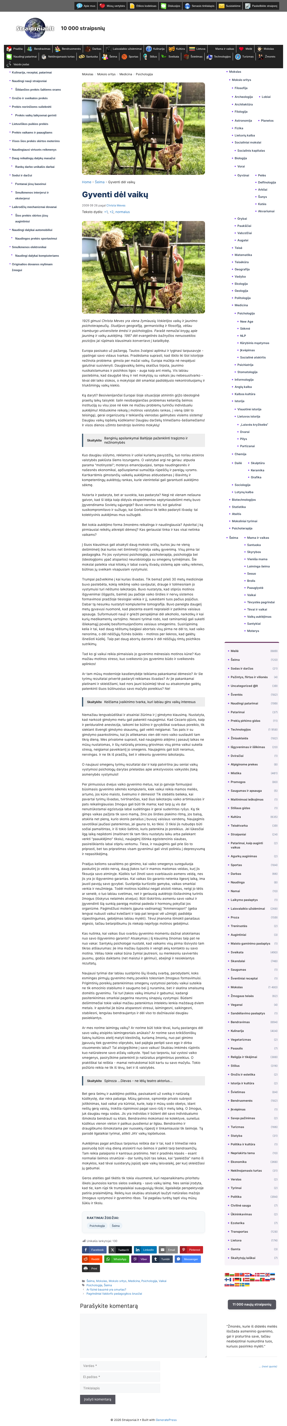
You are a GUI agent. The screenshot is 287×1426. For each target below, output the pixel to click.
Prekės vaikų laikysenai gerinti (35, 115)
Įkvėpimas (247, 350)
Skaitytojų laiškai (243, 1258)
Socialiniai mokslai (248, 142)
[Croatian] (247, 1274)
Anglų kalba (243, 387)
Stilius (153, 56)
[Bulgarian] (232, 1274)
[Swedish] (242, 1284)
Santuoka (92, 56)
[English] (267, 1274)
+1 (106, 212)
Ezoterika (237, 1223)
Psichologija (144, 74)
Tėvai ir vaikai (257, 609)
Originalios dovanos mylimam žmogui (32, 267)
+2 (111, 212)
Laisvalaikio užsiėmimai (127, 48)
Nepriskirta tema (243, 1153)
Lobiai (266, 97)
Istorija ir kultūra (242, 1083)
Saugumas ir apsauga (246, 791)
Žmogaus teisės (242, 996)
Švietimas (196, 56)
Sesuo (251, 573)
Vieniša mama (257, 559)
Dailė (238, 463)
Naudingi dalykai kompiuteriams (37, 255)
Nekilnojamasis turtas (61, 56)
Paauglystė (255, 588)
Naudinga (238, 882)
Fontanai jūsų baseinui (30, 184)
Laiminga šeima (258, 566)
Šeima (113, 56)
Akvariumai (266, 211)
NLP (243, 336)
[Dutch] (262, 1274)
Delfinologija (267, 182)
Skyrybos (254, 552)
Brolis (251, 581)
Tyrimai (236, 1188)
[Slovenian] (232, 1284)
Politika (236, 1197)
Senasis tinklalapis (203, 5)
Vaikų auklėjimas (259, 616)
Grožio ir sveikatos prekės (30, 98)
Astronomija (243, 120)
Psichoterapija (242, 528)
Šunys (262, 197)
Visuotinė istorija (249, 409)
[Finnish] (227, 1279)
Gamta (235, 1249)
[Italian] (242, 1279)
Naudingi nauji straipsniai (29, 81)
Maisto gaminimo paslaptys (250, 943)
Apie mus (89, 5)
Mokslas (269, 48)
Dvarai (245, 432)
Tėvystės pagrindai (261, 602)
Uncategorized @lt (244, 686)
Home (86, 182)
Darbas (96, 48)
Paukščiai (244, 226)
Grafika (256, 477)
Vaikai (162, 1281)
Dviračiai (237, 756)
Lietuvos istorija (248, 416)
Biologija (241, 158)
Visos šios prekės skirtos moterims (36, 141)
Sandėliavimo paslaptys (248, 1013)
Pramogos (238, 782)
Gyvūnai (243, 175)
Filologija (241, 111)
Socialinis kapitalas (251, 150)
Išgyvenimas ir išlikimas (248, 747)
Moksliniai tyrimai (244, 521)
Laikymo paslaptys (244, 900)
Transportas (239, 1231)
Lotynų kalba (244, 492)
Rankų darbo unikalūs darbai (34, 166)
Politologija (243, 298)
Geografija (242, 269)
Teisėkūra (242, 262)
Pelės (262, 175)
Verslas (236, 1179)
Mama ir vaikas (224, 48)
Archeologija (244, 97)
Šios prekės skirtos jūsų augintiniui (31, 218)
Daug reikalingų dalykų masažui (33, 158)
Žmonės (270, 56)
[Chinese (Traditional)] (242, 1274)
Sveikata (173, 56)
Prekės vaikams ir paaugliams (32, 132)
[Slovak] (227, 1284)
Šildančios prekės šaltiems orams (38, 89)
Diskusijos (174, 5)
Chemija (240, 454)
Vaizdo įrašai (21, 64)
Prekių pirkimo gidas (245, 721)
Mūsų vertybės (116, 5)
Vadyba (240, 276)
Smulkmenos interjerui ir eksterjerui (32, 195)
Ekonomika (239, 1162)
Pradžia (18, 48)
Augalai (242, 240)
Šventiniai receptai (244, 978)
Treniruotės (239, 926)
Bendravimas (42, 48)
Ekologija (241, 284)
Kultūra (180, 48)
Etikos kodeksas (146, 5)
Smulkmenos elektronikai (29, 247)
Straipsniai (238, 834)
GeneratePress (166, 1420)
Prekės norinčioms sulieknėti (31, 106)
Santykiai (254, 623)
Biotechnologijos (244, 500)
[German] (237, 1279)
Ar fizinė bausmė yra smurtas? (106, 1289)
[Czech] (252, 1274)
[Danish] (257, 1274)
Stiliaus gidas (240, 808)
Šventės (236, 694)
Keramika (257, 470)
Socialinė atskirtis (253, 357)
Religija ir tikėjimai (244, 1057)
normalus (122, 212)
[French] (232, 1279)
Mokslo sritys (106, 74)
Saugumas (238, 969)
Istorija (239, 401)
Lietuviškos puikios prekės (30, 124)
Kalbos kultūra (245, 394)
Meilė (249, 48)
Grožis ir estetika (243, 1074)
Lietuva (200, 48)
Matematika (243, 255)
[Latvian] (247, 1279)
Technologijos (222, 56)
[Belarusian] (227, 1274)
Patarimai (238, 712)
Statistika (239, 507)
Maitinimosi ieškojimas (247, 799)
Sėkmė (245, 328)
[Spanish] (237, 1284)
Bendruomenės (71, 48)
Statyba (236, 1136)
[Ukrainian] (247, 1284)
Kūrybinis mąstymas (254, 343)
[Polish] (257, 1279)
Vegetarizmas (241, 1039)
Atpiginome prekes (244, 764)
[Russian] (267, 1279)
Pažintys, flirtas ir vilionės (249, 677)
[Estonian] (272, 1274)
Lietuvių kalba (245, 135)
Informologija (244, 379)
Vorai (241, 166)
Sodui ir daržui (22, 175)
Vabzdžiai (244, 233)
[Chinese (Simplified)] (237, 1274)
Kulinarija (159, 48)
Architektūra (244, 104)
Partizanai (247, 446)
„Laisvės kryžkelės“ (254, 424)
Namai (235, 891)
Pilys (243, 439)
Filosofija (241, 88)
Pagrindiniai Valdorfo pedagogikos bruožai (114, 1293)
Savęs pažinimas (243, 1118)
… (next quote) (268, 1366)
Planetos (267, 120)
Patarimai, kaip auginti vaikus (247, 845)
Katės (262, 204)
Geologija (241, 291)
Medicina (125, 74)
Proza (235, 917)
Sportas (133, 56)
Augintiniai (238, 935)
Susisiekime (233, 5)
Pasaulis (237, 1048)
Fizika (239, 128)
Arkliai (262, 189)
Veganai (236, 1005)
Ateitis (236, 514)
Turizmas (248, 56)
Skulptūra (258, 463)
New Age (246, 321)
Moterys (253, 631)
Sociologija (242, 485)
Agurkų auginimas (244, 856)
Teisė (238, 248)
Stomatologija (247, 372)
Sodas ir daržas (242, 668)
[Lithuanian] (252, 1279)
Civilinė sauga (241, 1205)
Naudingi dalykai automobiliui (32, 230)
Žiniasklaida (239, 738)
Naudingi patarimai (25, 56)
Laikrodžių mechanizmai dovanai (34, 207)
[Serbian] (272, 1279)
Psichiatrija (245, 365)
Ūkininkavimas (241, 1214)
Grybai (242, 218)
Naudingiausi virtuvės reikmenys (34, 149)
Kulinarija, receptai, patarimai (32, 72)
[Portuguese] (262, 1279)
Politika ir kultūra (243, 1144)
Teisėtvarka (239, 825)
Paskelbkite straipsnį (264, 5)
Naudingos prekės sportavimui (36, 238)
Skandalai (238, 961)
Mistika (236, 773)
